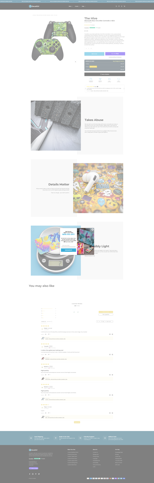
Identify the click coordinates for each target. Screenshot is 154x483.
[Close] (92, 229)
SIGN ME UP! (68, 250)
